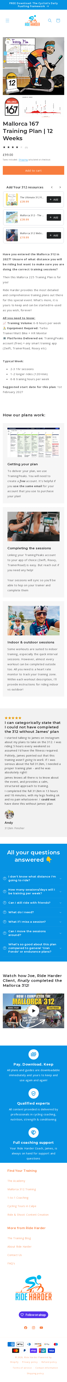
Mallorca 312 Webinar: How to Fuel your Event (32, 233)
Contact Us (14, 1255)
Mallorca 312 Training (21, 1189)
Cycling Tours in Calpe (21, 1206)
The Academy (16, 1181)
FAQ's (11, 1263)
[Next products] (60, 187)
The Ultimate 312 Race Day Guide (32, 197)
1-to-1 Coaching (17, 1197)
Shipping (23, 159)
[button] (7, 20)
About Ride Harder (19, 1246)
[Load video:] (33, 1010)
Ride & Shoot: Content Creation (28, 1214)
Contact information (46, 1367)
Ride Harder (31, 1357)
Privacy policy (30, 1362)
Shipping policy (35, 1373)
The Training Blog (19, 1238)
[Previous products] (52, 187)
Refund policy (49, 1362)
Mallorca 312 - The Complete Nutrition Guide (32, 215)
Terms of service (22, 1367)
